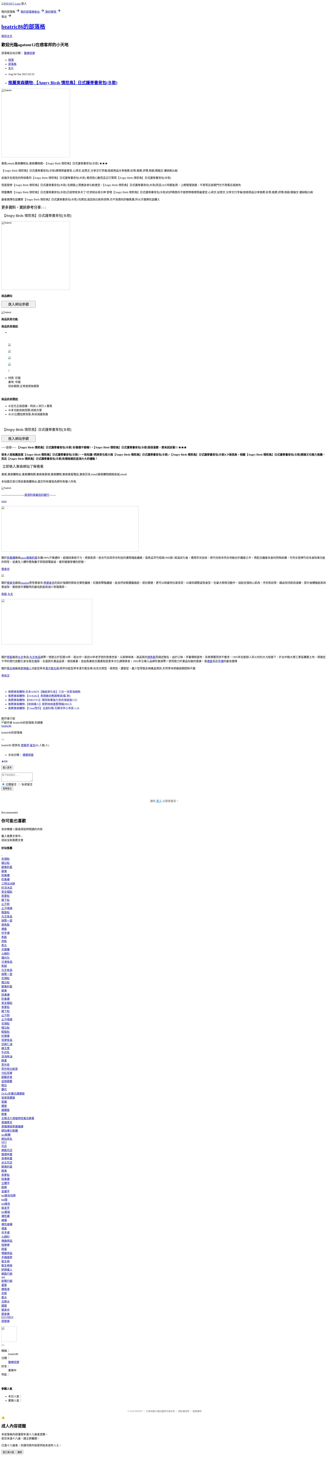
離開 (19, 1452)
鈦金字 (5, 1207)
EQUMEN (7, 1317)
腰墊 (4, 1106)
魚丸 (4, 945)
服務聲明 (197, 1411)
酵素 (4, 1060)
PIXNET (139, 1411)
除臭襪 (11, 557)
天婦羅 (5, 949)
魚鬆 (4, 594)
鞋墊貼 (5, 912)
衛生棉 (11, 668)
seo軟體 (5, 1134)
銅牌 (4, 1187)
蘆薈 (4, 1285)
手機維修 (6, 1257)
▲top (4, 760)
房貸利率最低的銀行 (37, 494)
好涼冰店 (6, 887)
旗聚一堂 (6, 920)
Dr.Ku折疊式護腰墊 (13, 1093)
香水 (4, 1297)
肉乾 (4, 941)
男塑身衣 (49, 582)
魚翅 (4, 965)
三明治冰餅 (8, 883)
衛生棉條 (6, 1265)
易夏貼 (5, 895)
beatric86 (6, 725)
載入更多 (7, 767)
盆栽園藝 (6, 1081)
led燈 (4, 1199)
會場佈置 (6, 1158)
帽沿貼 (5, 863)
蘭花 (4, 1089)
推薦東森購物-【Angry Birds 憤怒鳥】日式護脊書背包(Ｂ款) (62, 82)
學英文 (5, 675)
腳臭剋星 (31, 557)
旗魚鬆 (151, 657)
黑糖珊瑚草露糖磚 (12, 1126)
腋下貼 (5, 900)
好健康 (5, 1035)
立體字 (5, 1183)
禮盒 (209, 661)
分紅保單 (6, 1073)
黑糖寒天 (6, 1122)
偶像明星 (28, 754)
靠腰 (4, 1101)
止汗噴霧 (6, 908)
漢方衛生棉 (52, 668)
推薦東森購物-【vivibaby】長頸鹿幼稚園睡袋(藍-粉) (39, 695)
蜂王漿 (5, 1048)
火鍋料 (5, 953)
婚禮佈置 (6, 1154)
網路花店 (6, 1150)
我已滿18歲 (8, 1452)
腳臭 (4, 871)
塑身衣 (5, 569)
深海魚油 (6, 1056)
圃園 (4, 1305)
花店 (4, 1146)
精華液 (5, 1289)
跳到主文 (6, 36)
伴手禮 (219, 661)
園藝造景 (6, 1077)
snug (4, 501)
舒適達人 (26, 668)
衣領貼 (5, 858)
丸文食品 (34, 657)
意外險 (5, 1064)
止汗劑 (5, 904)
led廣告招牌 (8, 1195)
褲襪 (4, 1220)
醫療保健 (29, 53)
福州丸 (5, 957)
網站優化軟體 (9, 1130)
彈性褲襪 (6, 1224)
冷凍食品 (6, 961)
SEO (4, 1142)
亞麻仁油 (6, 1044)
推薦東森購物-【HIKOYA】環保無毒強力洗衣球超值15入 (42, 700)
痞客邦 (25, 745)
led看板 (5, 1212)
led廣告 (5, 1203)
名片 (11, 68)
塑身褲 (5, 1313)
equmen (25, 582)
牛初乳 (5, 1052)
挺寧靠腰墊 (8, 1097)
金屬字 (5, 1191)
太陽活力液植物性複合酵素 (17, 1118)
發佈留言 (7, 788)
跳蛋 (4, 1249)
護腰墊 (5, 1110)
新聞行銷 (6, 1281)
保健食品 (6, 1040)
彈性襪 (5, 1216)
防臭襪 (5, 879)
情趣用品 (6, 1240)
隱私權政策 (183, 1411)
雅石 (4, 1085)
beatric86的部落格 (23, 27)
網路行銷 (6, 1273)
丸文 (10, 594)
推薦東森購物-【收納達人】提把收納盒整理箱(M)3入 (40, 704)
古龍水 (5, 1301)
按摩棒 (5, 1244)
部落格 (12, 64)
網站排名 (6, 1138)
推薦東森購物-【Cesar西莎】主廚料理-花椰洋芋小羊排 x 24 (43, 708)
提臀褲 (5, 1321)
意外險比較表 (9, 1068)
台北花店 (6, 1162)
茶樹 (4, 1293)
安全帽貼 (6, 891)
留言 (32, 745)
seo (3, 1277)
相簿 (11, 60)
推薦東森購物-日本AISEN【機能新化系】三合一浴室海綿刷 (44, 691)
